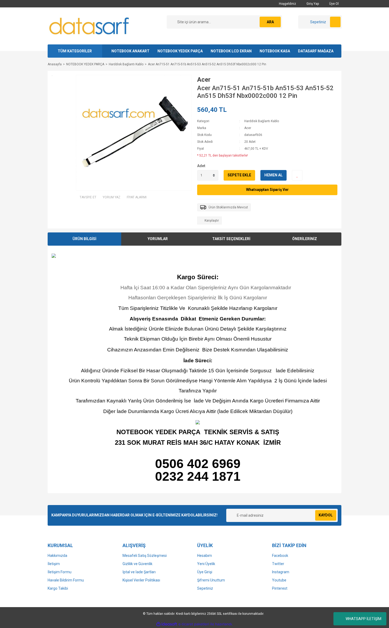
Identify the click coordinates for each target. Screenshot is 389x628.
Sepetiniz (205, 588)
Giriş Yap (312, 4)
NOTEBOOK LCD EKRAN (231, 51)
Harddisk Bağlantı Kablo (261, 121)
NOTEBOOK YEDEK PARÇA (180, 51)
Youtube (279, 580)
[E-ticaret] (193, 624)
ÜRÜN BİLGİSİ (84, 239)
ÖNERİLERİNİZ (304, 239)
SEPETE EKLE (239, 175)
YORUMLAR (158, 239)
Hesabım (204, 555)
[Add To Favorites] (297, 175)
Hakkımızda (57, 555)
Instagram (280, 572)
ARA (270, 22)
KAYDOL (326, 515)
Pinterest (279, 588)
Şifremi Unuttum (211, 580)
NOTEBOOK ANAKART (130, 51)
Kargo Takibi (58, 588)
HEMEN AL (273, 175)
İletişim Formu (59, 572)
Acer (204, 79)
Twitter (278, 564)
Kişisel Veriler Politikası (141, 580)
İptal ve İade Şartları (139, 572)
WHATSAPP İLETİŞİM (363, 619)
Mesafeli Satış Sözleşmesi (145, 555)
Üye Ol (333, 4)
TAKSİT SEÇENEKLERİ (231, 239)
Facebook (280, 555)
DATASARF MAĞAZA (315, 51)
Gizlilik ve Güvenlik (137, 564)
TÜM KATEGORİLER (75, 51)
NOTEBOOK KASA (275, 51)
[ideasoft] (166, 624)
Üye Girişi (204, 572)
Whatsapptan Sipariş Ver (267, 189)
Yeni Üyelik (206, 564)
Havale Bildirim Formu (66, 580)
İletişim (54, 564)
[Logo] (89, 25)
